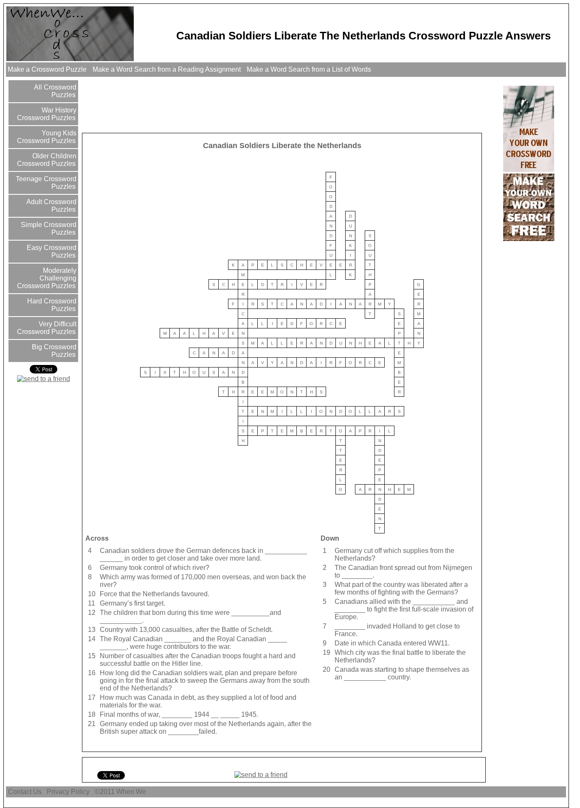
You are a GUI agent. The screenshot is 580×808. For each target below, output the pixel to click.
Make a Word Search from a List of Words (309, 69)
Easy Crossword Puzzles (50, 251)
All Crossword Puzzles (54, 91)
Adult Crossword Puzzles (50, 205)
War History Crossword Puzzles (46, 114)
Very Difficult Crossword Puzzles (46, 327)
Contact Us (24, 791)
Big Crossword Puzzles (53, 350)
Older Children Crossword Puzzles (46, 159)
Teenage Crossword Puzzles (45, 182)
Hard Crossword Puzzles (50, 304)
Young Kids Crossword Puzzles (46, 136)
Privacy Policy (68, 791)
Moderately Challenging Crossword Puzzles (46, 278)
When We (132, 791)
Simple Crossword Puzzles (47, 228)
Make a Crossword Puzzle (47, 69)
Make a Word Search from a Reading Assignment (166, 69)
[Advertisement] (237, 104)
